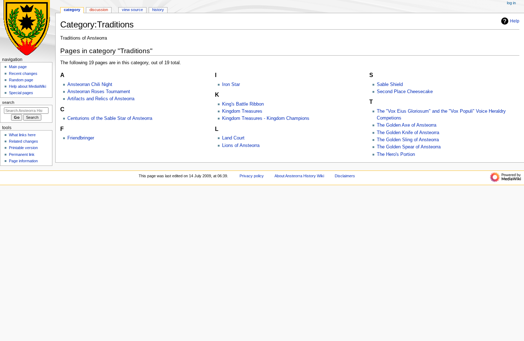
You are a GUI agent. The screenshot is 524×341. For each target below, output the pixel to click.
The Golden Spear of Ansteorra (409, 146)
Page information (23, 161)
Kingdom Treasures (242, 111)
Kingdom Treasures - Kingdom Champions (265, 118)
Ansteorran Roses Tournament (98, 91)
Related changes (23, 141)
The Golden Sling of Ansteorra (408, 139)
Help (514, 21)
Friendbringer (80, 138)
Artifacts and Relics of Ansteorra (100, 98)
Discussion (98, 9)
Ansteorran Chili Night (89, 84)
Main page (18, 67)
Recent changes (23, 73)
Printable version (23, 148)
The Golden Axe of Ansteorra (406, 125)
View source (132, 9)
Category (72, 9)
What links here (22, 135)
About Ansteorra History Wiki (299, 176)
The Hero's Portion (396, 154)
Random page (21, 80)
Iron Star (231, 84)
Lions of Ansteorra (241, 145)
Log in (511, 3)
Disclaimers (345, 176)
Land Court (233, 138)
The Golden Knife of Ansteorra (408, 132)
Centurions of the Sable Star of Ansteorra (109, 118)
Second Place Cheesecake (405, 91)
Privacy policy (252, 176)
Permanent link (22, 154)
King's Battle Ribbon (243, 104)
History (158, 9)
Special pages (21, 93)
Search (8, 102)
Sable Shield (390, 84)
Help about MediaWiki (27, 86)
